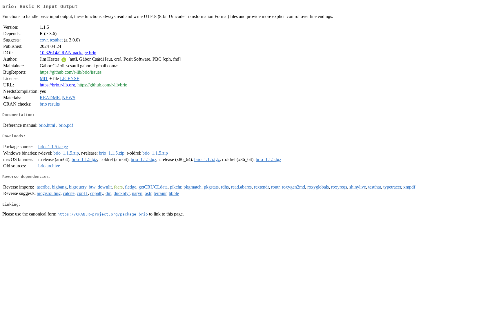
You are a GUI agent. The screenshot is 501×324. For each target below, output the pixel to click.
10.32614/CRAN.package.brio (68, 52)
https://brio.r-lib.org (57, 84)
